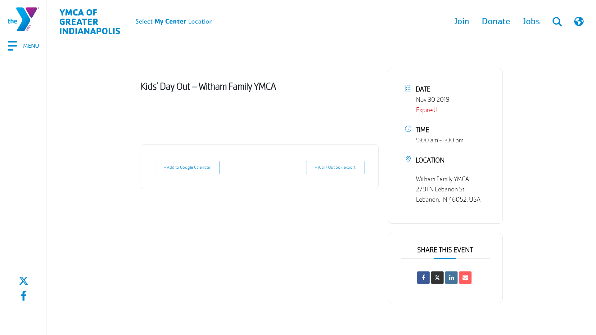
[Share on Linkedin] (451, 277)
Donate (496, 21)
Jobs (531, 21)
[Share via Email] (465, 277)
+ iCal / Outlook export (335, 167)
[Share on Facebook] (423, 277)
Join (461, 21)
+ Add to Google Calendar (187, 167)
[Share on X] (437, 277)
